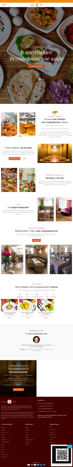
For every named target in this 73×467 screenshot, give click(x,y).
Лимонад (3, 437)
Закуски (13, 316)
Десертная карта (5, 432)
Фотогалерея (53, 437)
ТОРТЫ (24, 158)
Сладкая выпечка (29, 439)
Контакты (52, 444)
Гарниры (3, 429)
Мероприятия (53, 434)
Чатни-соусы (4, 456)
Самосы (27, 437)
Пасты (2, 444)
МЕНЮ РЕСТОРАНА (14, 158)
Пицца (2, 447)
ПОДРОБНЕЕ (36, 240)
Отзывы (52, 442)
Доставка (52, 432)
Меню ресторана (7, 316)
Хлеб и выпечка (5, 454)
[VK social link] (35, 1)
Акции (51, 427)
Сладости (27, 442)
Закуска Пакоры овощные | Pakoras (27, 313)
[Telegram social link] (38, 1)
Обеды (27, 427)
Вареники (3, 427)
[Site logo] (36, 4)
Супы (2, 452)
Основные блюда (5, 442)
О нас (51, 439)
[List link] (55, 403)
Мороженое (4, 439)
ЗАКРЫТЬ (70, 446)
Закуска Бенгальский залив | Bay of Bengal (45, 313)
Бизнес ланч (53, 429)
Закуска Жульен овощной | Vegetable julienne (9, 313)
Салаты (3, 449)
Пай (26, 432)
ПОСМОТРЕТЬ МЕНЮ (36, 66)
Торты (27, 444)
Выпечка (27, 429)
